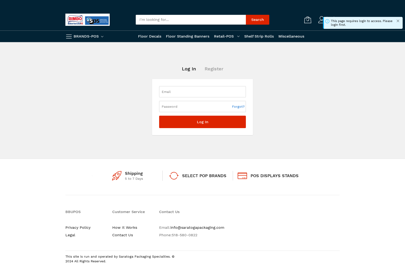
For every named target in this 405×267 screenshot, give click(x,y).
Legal (70, 235)
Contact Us (122, 235)
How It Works (124, 227)
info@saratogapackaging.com (197, 227)
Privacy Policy (78, 227)
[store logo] (87, 20)
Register (214, 69)
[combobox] (191, 20)
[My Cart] (307, 20)
